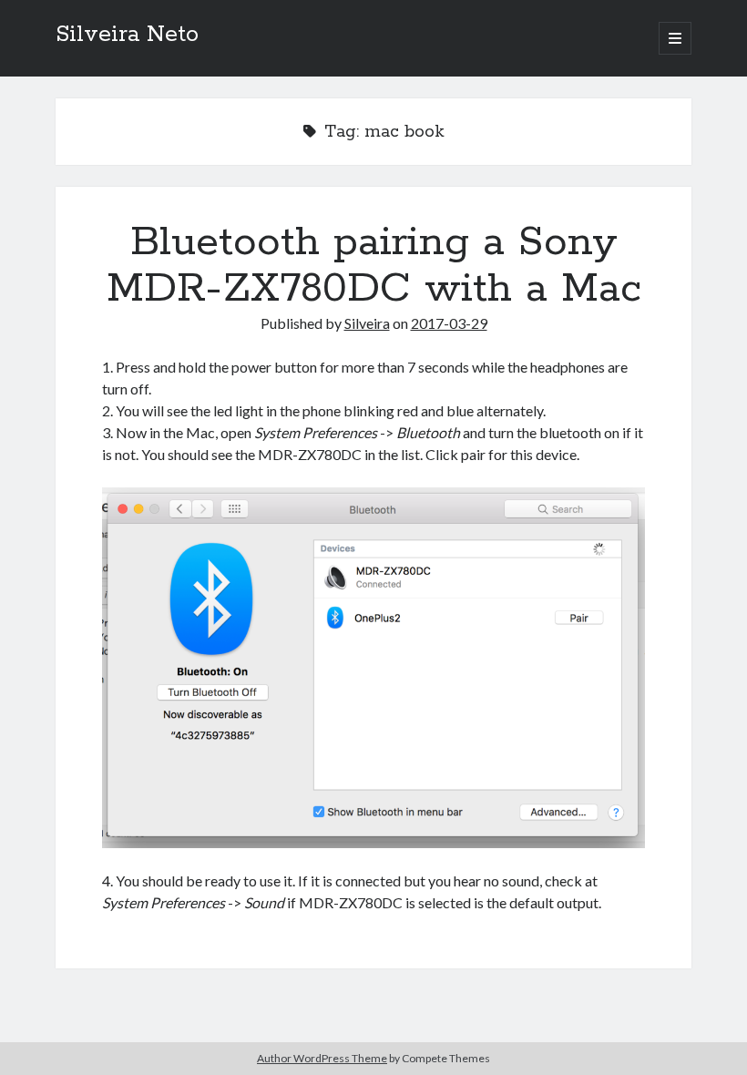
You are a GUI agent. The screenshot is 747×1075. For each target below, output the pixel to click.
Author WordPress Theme (322, 1058)
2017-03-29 (449, 323)
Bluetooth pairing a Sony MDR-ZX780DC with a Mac (374, 265)
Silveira (367, 323)
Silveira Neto (127, 34)
